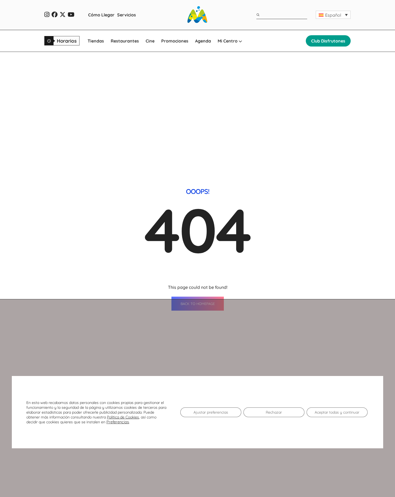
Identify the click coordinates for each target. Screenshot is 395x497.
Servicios (126, 14)
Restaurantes (125, 41)
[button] (333, 15)
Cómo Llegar (101, 14)
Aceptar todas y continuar (337, 412)
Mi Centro (228, 41)
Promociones (174, 41)
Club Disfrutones (328, 41)
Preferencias (117, 422)
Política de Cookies (123, 417)
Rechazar (274, 412)
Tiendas (96, 41)
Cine (150, 41)
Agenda (203, 41)
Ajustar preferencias (210, 412)
